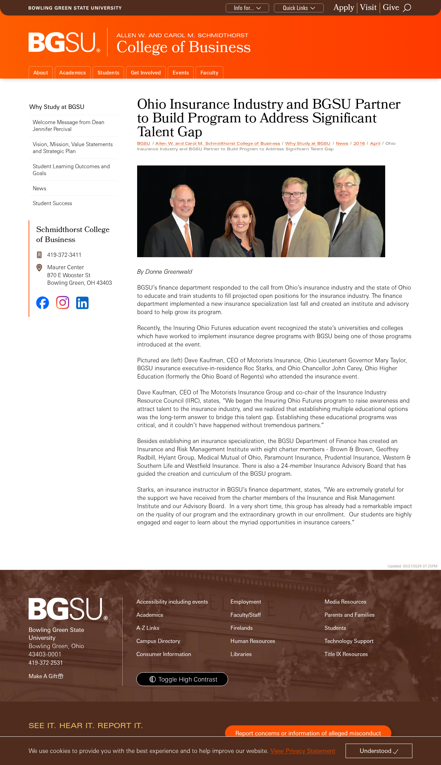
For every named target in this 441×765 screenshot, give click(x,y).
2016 (359, 143)
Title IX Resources (346, 654)
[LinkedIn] (82, 303)
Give (391, 8)
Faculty (209, 73)
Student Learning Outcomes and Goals (71, 170)
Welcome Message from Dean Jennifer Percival (68, 125)
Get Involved (146, 73)
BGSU (144, 143)
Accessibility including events (172, 601)
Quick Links (295, 7)
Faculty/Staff (245, 615)
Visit (368, 8)
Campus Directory (158, 641)
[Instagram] (62, 302)
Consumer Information (163, 654)
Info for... (244, 7)
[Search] (407, 7)
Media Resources (346, 601)
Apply (344, 8)
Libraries (241, 654)
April (375, 143)
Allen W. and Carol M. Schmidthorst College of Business (217, 143)
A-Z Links (148, 628)
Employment (245, 601)
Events (181, 73)
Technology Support (349, 641)
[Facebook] (42, 302)
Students (108, 73)
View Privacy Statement (302, 750)
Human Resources (252, 641)
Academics (72, 73)
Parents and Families (350, 615)
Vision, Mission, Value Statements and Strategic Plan (73, 147)
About (40, 73)
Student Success (52, 203)
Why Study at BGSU (307, 143)
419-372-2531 (46, 663)
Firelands (241, 628)
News (342, 143)
